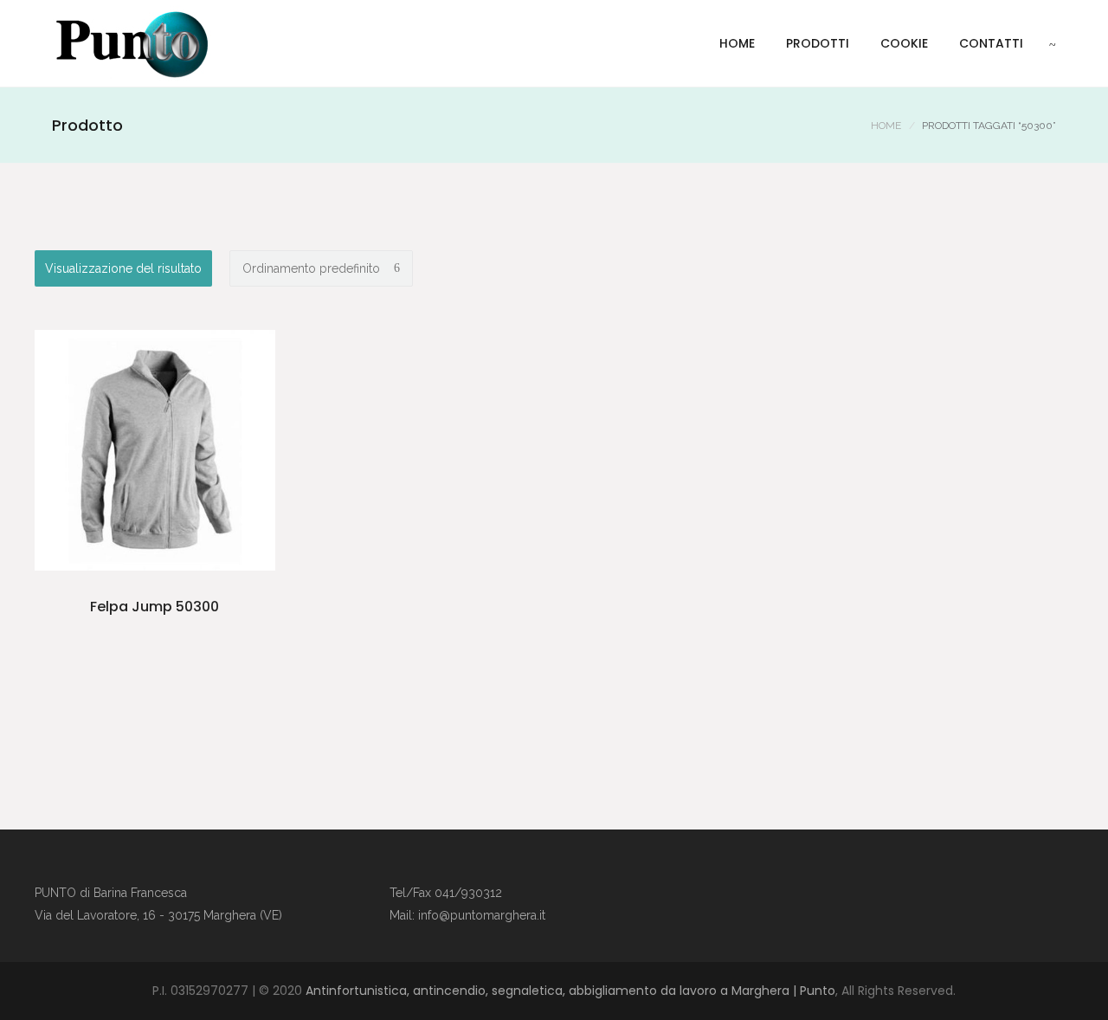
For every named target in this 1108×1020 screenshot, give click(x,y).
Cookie (904, 43)
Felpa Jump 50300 (154, 607)
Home (737, 43)
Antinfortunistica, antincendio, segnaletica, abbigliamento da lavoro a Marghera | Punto (570, 990)
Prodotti (817, 43)
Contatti (991, 43)
